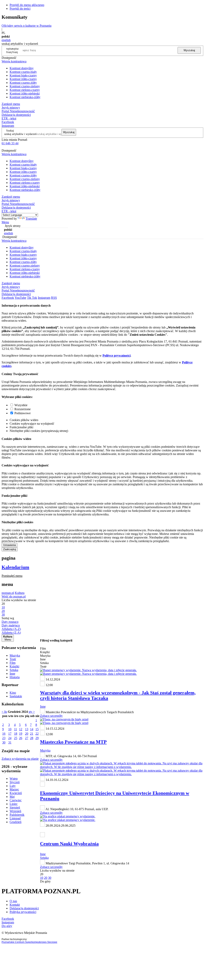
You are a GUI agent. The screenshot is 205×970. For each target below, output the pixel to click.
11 (15, 729)
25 (15, 738)
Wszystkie (20, 405)
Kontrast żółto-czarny (23, 79)
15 (37, 729)
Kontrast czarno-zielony (25, 86)
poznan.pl (8, 593)
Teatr (13, 659)
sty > (32, 711)
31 (9, 742)
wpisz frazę (15, 50)
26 (20, 738)
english (6, 40)
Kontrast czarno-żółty (23, 82)
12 (20, 729)
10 (9, 729)
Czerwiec (16, 800)
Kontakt (15, 904)
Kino (13, 692)
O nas (13, 901)
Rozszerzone (22, 409)
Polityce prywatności (116, 355)
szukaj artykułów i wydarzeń (20, 134)
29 (37, 738)
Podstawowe (22, 413)
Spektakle (16, 696)
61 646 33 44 (10, 143)
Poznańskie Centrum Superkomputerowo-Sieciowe (29, 942)
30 (3, 742)
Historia (15, 677)
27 (26, 738)
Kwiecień (16, 793)
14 (31, 729)
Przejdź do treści (20, 8)
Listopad (15, 818)
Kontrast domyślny (22, 68)
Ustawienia (9, 545)
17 (9, 733)
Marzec (14, 789)
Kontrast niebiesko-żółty (25, 97)
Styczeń (15, 782)
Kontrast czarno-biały (23, 71)
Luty (13, 785)
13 (26, 729)
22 (37, 733)
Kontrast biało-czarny (23, 75)
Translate (31, 218)
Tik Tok (32, 297)
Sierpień (15, 807)
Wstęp (14, 778)
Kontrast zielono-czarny (25, 90)
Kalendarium (15, 567)
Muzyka (15, 655)
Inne (12, 673)
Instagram (8, 125)
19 (20, 733)
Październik (17, 814)
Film (12, 662)
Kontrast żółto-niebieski (25, 93)
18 (15, 733)
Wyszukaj (189, 50)
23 (3, 738)
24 (9, 738)
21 (31, 733)
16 (3, 733)
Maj (12, 796)
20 (26, 733)
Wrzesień (15, 811)
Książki (14, 666)
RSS (54, 297)
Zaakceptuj (9, 549)
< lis (4, 711)
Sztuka (14, 670)
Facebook (8, 122)
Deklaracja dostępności (24, 908)
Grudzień (15, 822)
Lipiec (14, 804)
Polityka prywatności (23, 912)
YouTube (20, 297)
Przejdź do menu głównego (27, 5)
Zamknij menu (11, 104)
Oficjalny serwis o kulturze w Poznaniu (26, 25)
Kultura (19, 593)
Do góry (45, 881)
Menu (5, 222)
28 (31, 738)
